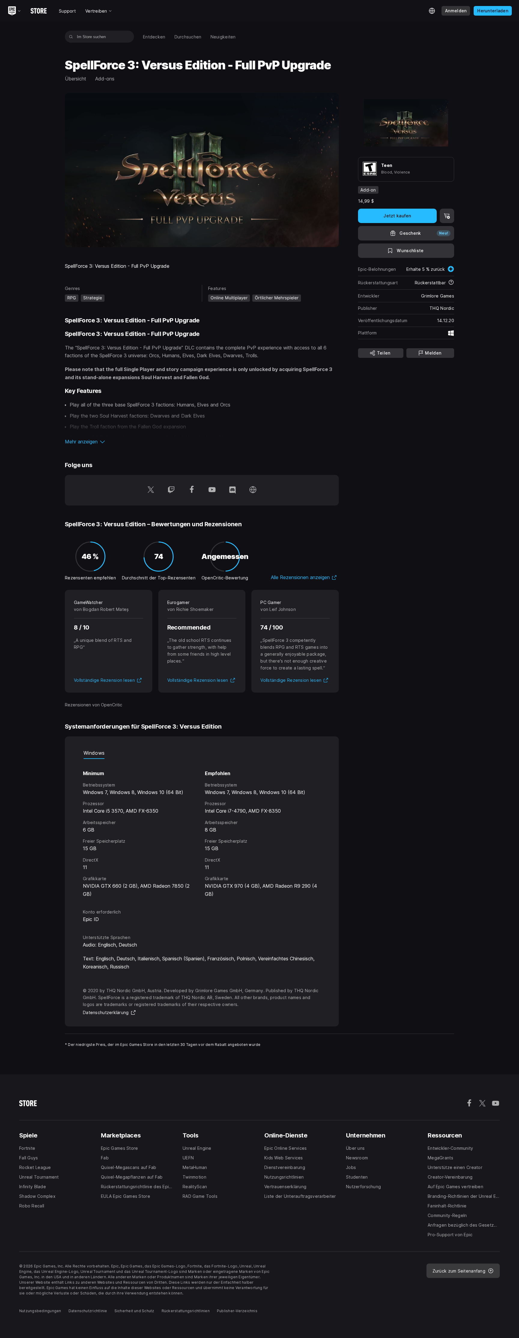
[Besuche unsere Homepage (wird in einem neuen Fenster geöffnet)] (253, 490)
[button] (202, 441)
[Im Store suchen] (71, 37)
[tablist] (202, 753)
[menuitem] (154, 37)
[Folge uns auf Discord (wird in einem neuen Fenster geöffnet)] (232, 490)
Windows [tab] (94, 753)
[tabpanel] (202, 828)
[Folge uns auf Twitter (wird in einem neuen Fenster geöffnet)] (151, 490)
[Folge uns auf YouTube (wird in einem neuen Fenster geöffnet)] (212, 490)
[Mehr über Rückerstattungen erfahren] (451, 282)
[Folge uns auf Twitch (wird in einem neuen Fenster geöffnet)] (171, 490)
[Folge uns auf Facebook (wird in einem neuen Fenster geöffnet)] (191, 490)
